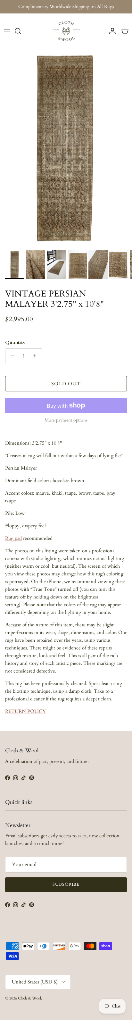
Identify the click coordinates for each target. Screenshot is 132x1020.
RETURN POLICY (25, 711)
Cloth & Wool (29, 998)
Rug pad (13, 538)
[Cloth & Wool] (66, 31)
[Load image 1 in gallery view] (66, 148)
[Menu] (7, 31)
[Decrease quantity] (11, 356)
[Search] (21, 31)
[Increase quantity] (36, 356)
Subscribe (66, 884)
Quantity (15, 342)
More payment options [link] (66, 420)
